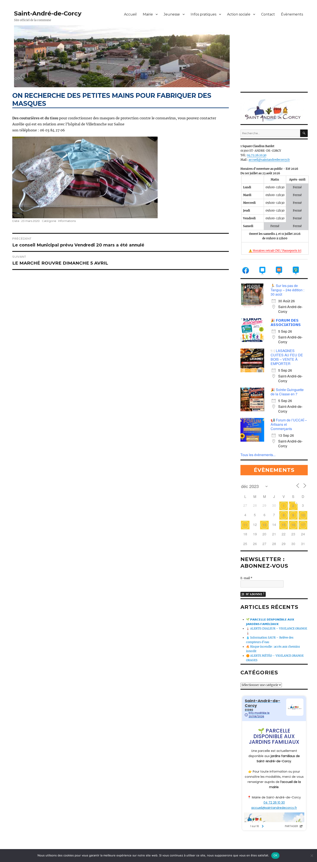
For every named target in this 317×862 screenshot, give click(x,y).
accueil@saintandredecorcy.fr (269, 160)
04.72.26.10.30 (256, 155)
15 (284, 524)
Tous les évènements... (258, 454)
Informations (67, 221)
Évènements (292, 14)
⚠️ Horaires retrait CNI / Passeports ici (275, 251)
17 (303, 524)
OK (275, 855)
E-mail (246, 578)
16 (293, 524)
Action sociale (238, 14)
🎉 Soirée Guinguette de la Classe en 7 (287, 391)
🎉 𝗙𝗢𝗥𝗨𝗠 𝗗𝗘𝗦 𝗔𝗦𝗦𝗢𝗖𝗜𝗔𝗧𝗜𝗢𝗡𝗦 (286, 322)
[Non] (311, 855)
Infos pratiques (203, 14)
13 (264, 524)
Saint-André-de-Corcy (48, 13)
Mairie (148, 14)
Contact (268, 14)
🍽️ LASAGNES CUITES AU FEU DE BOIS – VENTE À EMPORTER (287, 357)
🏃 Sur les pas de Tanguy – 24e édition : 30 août (287, 290)
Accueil (130, 14)
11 (245, 524)
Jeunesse (172, 14)
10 (303, 515)
